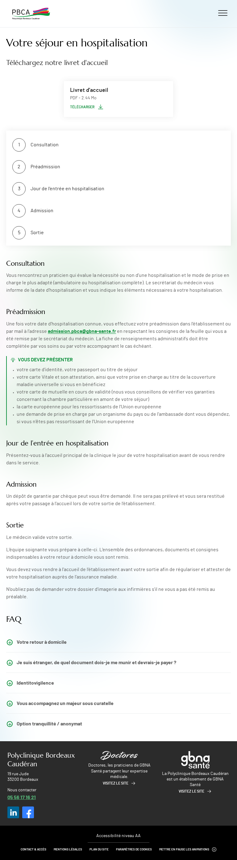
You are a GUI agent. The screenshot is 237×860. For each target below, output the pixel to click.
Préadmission (45, 166)
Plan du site (99, 849)
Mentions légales (68, 849)
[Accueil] (31, 13)
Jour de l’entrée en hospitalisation (67, 188)
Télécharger (82, 107)
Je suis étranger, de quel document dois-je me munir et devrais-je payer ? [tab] (96, 662)
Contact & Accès (33, 849)
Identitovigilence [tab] (35, 683)
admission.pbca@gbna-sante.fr (82, 331)
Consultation (45, 144)
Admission (42, 210)
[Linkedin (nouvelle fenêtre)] (13, 812)
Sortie (37, 232)
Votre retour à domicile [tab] (42, 642)
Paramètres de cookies (134, 849)
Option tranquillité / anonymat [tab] (49, 723)
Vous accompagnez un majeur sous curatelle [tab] (65, 703)
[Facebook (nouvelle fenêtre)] (28, 812)
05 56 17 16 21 (21, 797)
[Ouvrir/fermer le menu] (223, 12)
